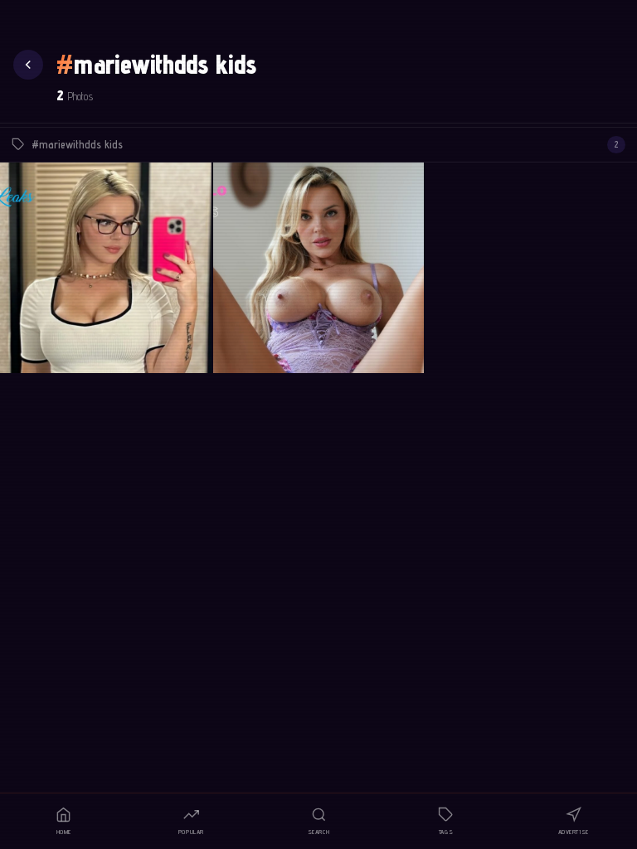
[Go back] (28, 65)
